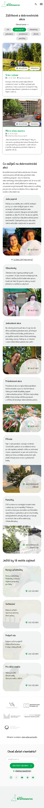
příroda (36, 34)
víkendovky (33, 30)
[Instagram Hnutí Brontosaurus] (11, 777)
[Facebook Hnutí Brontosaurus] (16, 777)
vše (8, 30)
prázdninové (23, 34)
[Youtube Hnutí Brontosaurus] (22, 777)
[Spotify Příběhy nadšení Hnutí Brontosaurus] (27, 777)
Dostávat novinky (21, 766)
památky (22, 38)
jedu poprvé (19, 30)
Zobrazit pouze (21, 25)
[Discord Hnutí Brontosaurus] (33, 777)
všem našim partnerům (29, 737)
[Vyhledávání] (36, 4)
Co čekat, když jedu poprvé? (23, 260)
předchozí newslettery (23, 771)
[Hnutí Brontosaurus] (22, 798)
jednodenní (9, 34)
